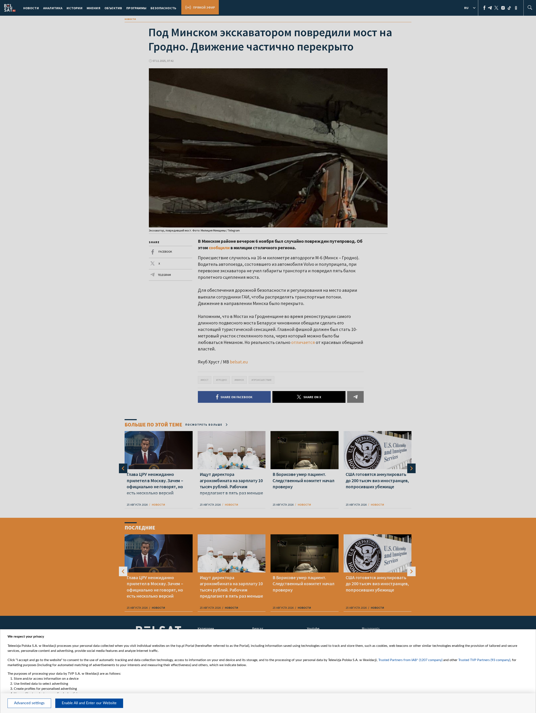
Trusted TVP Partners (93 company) (484, 660)
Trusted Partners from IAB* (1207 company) (410, 660)
